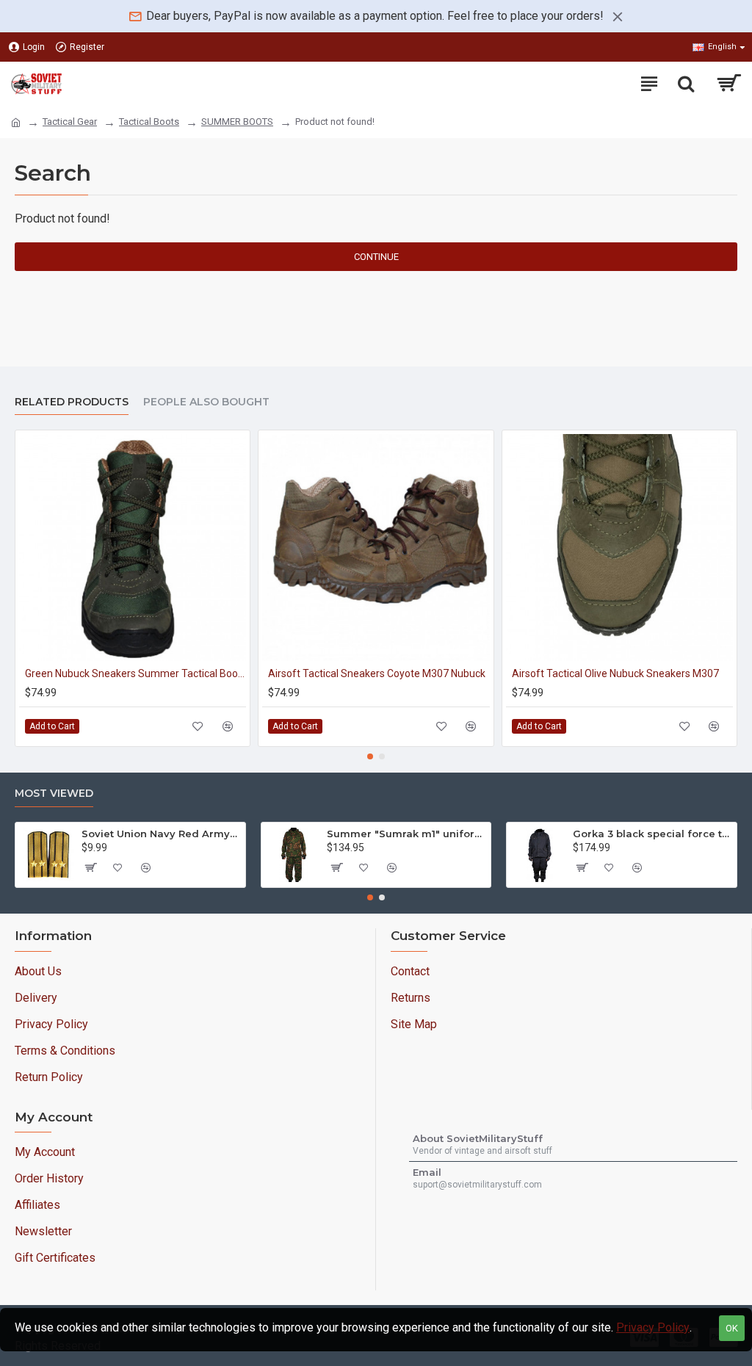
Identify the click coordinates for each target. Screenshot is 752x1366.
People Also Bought (206, 402)
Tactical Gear (70, 121)
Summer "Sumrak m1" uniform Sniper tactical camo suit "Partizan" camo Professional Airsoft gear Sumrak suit (406, 833)
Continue (376, 256)
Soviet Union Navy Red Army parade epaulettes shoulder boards (161, 833)
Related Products (72, 402)
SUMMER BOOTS (237, 121)
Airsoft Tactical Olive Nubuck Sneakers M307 (615, 673)
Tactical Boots (149, 121)
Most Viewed (54, 793)
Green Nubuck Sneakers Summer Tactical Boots (135, 673)
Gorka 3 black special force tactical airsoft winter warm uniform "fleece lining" (652, 833)
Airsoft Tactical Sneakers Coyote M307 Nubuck (376, 673)
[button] (370, 756)
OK (732, 1328)
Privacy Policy (653, 1327)
